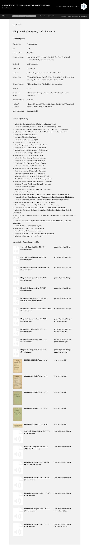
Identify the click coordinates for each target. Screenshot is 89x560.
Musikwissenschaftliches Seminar (55, 131)
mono (42, 228)
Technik (22, 225)
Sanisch (68, 210)
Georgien (34, 139)
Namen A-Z (33, 168)
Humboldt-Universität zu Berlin (45, 129)
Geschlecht (33, 165)
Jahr (32, 236)
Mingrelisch (17, 212)
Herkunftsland (38, 155)
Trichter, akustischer (47, 233)
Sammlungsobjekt (29, 194)
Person (25, 165)
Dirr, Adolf (42, 168)
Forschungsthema (29, 124)
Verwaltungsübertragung (57, 207)
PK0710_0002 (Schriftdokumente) (35, 376)
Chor (59, 126)
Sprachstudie (64, 199)
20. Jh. (37, 236)
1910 (42, 236)
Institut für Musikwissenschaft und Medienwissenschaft (42, 130)
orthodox (49, 181)
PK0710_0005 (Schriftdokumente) (35, 424)
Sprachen (26, 210)
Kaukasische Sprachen (38, 210)
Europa (42, 160)
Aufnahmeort (37, 152)
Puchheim (42, 147)
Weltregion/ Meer (33, 160)
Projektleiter (47, 189)
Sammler (32, 186)
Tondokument (41, 194)
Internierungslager (39, 158)
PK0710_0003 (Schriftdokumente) (35, 392)
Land (28, 139)
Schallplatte (51, 202)
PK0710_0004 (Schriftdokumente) (35, 408)
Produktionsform (53, 194)
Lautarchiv (17, 24)
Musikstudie (64, 194)
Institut (59, 129)
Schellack (33, 134)
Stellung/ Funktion (35, 189)
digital (39, 225)
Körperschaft (28, 129)
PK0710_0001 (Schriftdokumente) (35, 360)
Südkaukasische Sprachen (56, 210)
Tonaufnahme (31, 225)
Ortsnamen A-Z (36, 144)
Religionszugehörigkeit (36, 181)
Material (26, 134)
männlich (41, 165)
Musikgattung (46, 124)
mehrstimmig (51, 126)
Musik (38, 124)
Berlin (45, 144)
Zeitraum (26, 236)
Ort (24, 139)
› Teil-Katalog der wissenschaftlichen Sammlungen (33, 5)
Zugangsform (43, 207)
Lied (54, 124)
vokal (44, 126)
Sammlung (26, 191)
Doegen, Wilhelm (44, 176)
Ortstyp (29, 152)
